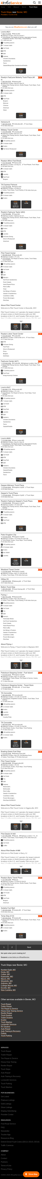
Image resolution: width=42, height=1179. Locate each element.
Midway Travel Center (9, 129)
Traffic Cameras (7, 1145)
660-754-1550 (6, 597)
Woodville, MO (7, 981)
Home (3, 7)
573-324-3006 (6, 753)
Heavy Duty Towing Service (12, 1011)
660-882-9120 (6, 255)
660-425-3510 (6, 581)
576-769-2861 (6, 214)
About (3, 1155)
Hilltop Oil (5, 579)
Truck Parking (6, 1036)
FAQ (2, 1127)
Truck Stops (5, 1069)
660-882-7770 (6, 389)
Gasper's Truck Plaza (9, 493)
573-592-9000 (6, 571)
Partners (4, 1162)
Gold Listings (6, 1104)
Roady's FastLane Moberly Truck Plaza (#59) (18, 78)
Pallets (3, 1033)
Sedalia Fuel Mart (8, 908)
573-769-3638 (6, 163)
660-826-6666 (6, 910)
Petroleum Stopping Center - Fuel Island (17, 672)
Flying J (4, 594)
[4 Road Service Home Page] (11, 2)
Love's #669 (6, 438)
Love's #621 (6, 31)
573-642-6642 (6, 503)
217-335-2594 (6, 835)
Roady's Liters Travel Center (12, 333)
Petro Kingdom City (8, 534)
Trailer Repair (6, 1006)
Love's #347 (6, 387)
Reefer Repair (6, 1013)
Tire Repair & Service (9, 1009)
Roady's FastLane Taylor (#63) (13, 212)
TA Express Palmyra (9, 184)
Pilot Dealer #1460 (8, 833)
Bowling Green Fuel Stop (11, 751)
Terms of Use (6, 1166)
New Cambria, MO (8, 990)
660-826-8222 (6, 918)
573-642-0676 (6, 536)
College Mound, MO (9, 986)
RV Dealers (5, 1027)
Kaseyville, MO (7, 977)
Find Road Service (8, 1124)
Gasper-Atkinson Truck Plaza (12, 485)
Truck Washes (6, 1022)
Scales (3, 1020)
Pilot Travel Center (8, 253)
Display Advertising (8, 1111)
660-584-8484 (6, 763)
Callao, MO (5, 974)
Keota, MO (5, 972)
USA (9, 7)
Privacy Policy (6, 1169)
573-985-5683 (6, 440)
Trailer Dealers (7, 1018)
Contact (4, 1158)
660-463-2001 (6, 695)
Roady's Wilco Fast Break (11, 160)
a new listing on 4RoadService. (15, 957)
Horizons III (5, 122)
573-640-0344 (6, 363)
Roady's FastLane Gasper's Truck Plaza (16, 501)
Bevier (24, 7)
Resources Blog (7, 1138)
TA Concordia (6, 693)
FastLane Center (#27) (10, 361)
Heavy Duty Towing (8, 1062)
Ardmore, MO (6, 983)
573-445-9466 (6, 131)
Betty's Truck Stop (8, 587)
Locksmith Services (8, 1024)
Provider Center (7, 1115)
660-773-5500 (6, 34)
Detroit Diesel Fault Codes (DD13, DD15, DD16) (20, 1142)
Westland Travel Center (10, 569)
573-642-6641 (6, 487)
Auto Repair (5, 1029)
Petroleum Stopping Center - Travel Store (17, 685)
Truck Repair (6, 1004)
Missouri (16, 7)
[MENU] (39, 2)
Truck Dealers (6, 1015)
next (29, 947)
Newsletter (5, 1131)
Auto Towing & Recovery (10, 1031)
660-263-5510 (6, 81)
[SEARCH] (34, 2)
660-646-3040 (6, 124)
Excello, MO (6, 988)
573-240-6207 (6, 336)
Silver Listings (6, 1107)
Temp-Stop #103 (7, 916)
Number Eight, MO (8, 970)
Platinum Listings (8, 1100)
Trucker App (5, 1135)
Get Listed (5, 1097)
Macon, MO (5, 979)
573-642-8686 (6, 687)
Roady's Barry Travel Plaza (11, 877)
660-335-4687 (6, 589)
